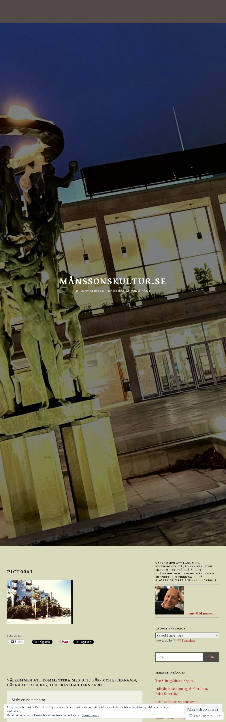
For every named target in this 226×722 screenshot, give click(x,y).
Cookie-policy (90, 715)
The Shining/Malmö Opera (174, 680)
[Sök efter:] (187, 657)
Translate (189, 640)
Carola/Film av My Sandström (176, 702)
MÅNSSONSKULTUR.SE (113, 281)
